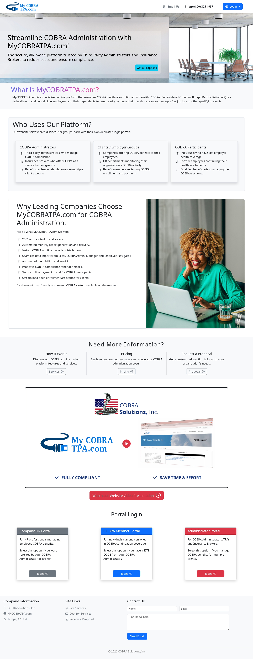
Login (233, 6)
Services (55, 371)
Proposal (195, 371)
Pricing (125, 371)
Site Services (78, 608)
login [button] (41, 574)
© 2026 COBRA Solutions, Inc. (126, 651)
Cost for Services (80, 613)
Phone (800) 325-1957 (198, 6)
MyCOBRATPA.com (20, 613)
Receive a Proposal (82, 619)
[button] (146, 68)
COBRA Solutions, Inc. (22, 608)
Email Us (173, 6)
